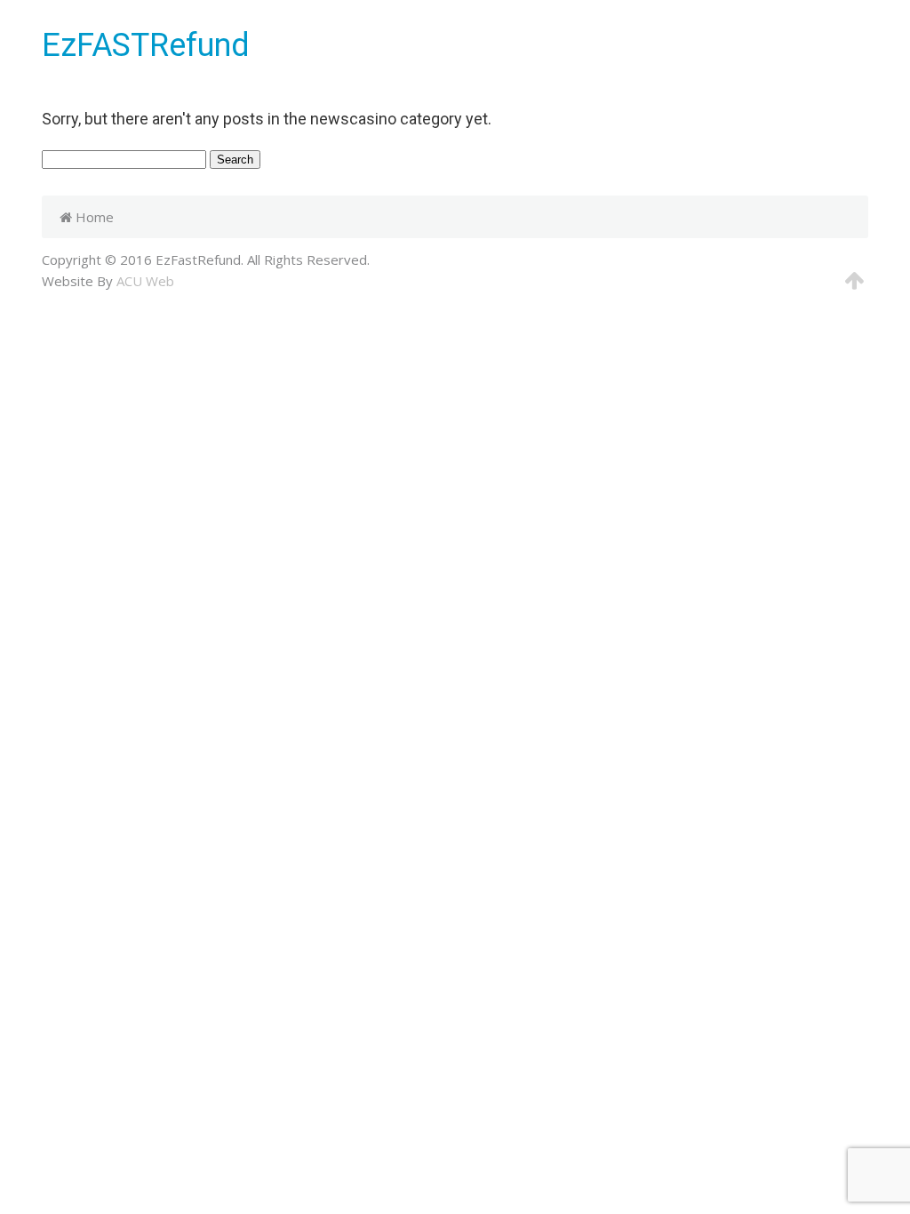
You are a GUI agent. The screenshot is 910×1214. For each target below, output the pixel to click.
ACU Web (145, 281)
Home (93, 217)
